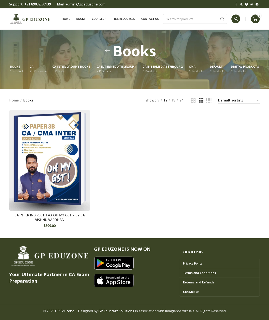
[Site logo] (30, 18)
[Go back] (107, 51)
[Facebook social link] (236, 4)
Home (14, 100)
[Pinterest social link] (246, 4)
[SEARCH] (222, 19)
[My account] (235, 19)
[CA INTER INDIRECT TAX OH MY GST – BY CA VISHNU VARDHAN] (49, 160)
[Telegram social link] (257, 4)
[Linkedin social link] (251, 4)
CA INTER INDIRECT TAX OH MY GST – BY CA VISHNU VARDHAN (50, 217)
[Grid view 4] (208, 100)
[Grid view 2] (193, 100)
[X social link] (241, 4)
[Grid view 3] (201, 100)
